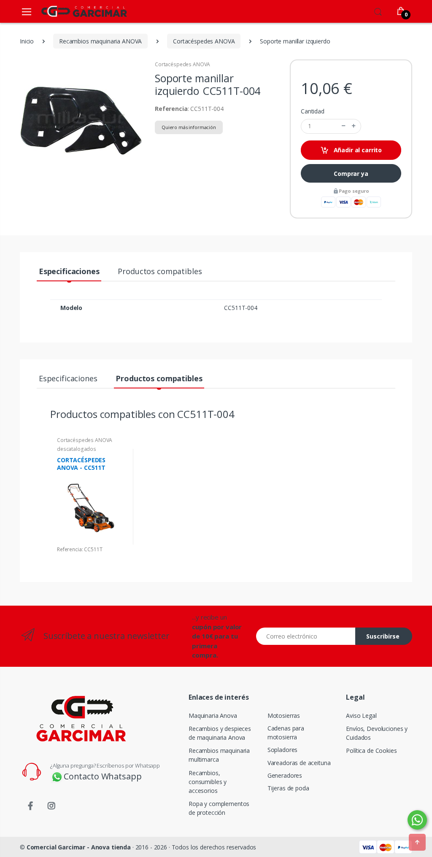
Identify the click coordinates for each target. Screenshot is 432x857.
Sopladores (282, 750)
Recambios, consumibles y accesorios (208, 782)
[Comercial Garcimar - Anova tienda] (71, 11)
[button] (378, 10)
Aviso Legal (361, 715)
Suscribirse (383, 636)
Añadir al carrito (357, 150)
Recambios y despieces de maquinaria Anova (220, 733)
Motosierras (283, 715)
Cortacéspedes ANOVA (182, 64)
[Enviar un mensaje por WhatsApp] (417, 820)
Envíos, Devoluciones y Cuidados (377, 733)
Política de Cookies (371, 751)
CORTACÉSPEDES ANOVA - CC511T (81, 464)
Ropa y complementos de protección (219, 808)
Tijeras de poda (288, 788)
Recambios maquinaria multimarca (219, 755)
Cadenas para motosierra (285, 732)
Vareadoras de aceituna (299, 763)
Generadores (284, 775)
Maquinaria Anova (213, 715)
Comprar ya (351, 174)
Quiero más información (189, 127)
